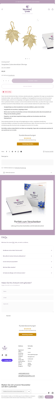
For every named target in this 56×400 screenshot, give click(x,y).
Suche (29, 352)
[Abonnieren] (28, 391)
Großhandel (30, 359)
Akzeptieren (49, 397)
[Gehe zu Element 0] (26, 59)
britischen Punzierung (20, 168)
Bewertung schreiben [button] (27, 144)
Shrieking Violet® (5, 62)
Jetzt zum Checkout (27, 86)
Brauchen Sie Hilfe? (49, 151)
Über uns (30, 361)
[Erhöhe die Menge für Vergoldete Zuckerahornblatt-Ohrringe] (9, 81)
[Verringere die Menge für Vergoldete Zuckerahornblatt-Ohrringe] (3, 81)
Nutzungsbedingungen (33, 354)
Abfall (41, 397)
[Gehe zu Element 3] (29, 59)
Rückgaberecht (31, 356)
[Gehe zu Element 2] (27, 59)
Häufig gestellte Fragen (30, 365)
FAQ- (13, 242)
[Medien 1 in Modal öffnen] (37, 20)
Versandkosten (11, 75)
